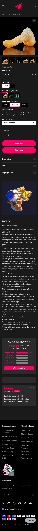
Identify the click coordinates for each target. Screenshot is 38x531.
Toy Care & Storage (9, 440)
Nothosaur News (27, 442)
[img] (9, 388)
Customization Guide (7, 457)
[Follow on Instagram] (14, 503)
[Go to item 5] (32, 60)
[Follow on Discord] (8, 503)
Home (3, 14)
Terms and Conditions (25, 453)
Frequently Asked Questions (8, 431)
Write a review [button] (19, 368)
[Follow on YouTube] (19, 503)
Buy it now (19, 150)
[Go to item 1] (5, 60)
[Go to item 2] (12, 60)
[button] (9, 353)
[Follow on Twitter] (3, 503)
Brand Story (25, 430)
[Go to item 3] (19, 60)
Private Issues (26, 458)
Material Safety (7, 452)
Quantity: (5, 131)
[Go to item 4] (25, 60)
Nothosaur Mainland (25, 447)
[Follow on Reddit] (30, 503)
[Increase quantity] (12, 135)
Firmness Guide (8, 448)
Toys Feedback (26, 438)
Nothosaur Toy (7, 67)
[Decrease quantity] (4, 135)
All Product (12, 14)
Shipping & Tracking (9, 436)
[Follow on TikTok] (25, 503)
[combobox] (19, 123)
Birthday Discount (27, 434)
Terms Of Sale (7, 444)
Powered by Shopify (25, 525)
